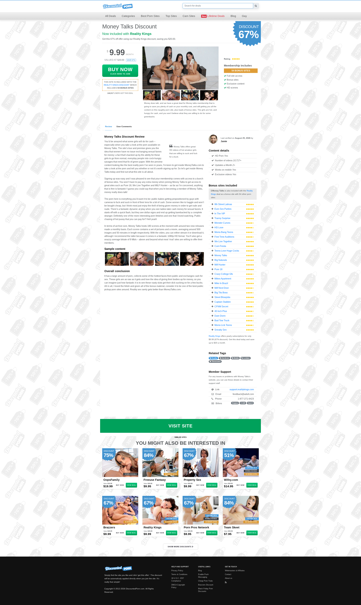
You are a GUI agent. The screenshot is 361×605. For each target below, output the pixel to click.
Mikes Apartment (222, 278)
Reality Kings (140, 34)
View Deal (131, 485)
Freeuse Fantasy (155, 479)
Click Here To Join (120, 71)
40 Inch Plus (220, 311)
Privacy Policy (177, 571)
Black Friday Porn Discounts (205, 590)
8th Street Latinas (223, 204)
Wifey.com (231, 479)
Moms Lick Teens (223, 325)
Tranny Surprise (222, 218)
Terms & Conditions (179, 574)
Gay (244, 16)
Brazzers (109, 527)
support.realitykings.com (242, 389)
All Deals (110, 16)
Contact (228, 574)
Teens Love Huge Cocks (226, 251)
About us (228, 578)
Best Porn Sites (150, 16)
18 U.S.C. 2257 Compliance (177, 579)
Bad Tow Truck (221, 320)
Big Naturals (220, 260)
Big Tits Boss (221, 292)
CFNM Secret (221, 306)
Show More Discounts (180, 547)
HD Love (218, 227)
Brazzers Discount (205, 585)
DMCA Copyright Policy (178, 586)
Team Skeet (231, 527)
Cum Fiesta (220, 246)
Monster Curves (222, 223)
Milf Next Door (221, 288)
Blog (233, 16)
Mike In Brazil (221, 283)
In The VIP (219, 213)
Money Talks (220, 255)
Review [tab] (108, 126)
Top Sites (171, 16)
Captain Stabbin (222, 302)
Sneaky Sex (220, 330)
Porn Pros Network (196, 527)
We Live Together (223, 241)
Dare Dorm (219, 316)
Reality (214, 358)
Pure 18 (218, 269)
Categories (128, 16)
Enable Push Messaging (203, 575)
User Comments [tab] (124, 126)
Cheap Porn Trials (205, 581)
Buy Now (120, 485)
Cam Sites (189, 16)
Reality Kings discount (116, 85)
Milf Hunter (219, 264)
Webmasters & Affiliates (235, 571)
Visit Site (180, 425)
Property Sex (192, 479)
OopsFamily (111, 479)
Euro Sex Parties (222, 209)
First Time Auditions (224, 237)
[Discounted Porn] (117, 6)
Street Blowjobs (222, 297)
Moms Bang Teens (223, 232)
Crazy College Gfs (223, 274)
